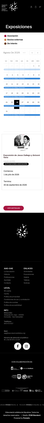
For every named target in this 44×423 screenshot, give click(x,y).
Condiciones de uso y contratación (17, 299)
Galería (26, 277)
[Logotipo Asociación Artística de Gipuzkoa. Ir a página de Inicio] (13, 7)
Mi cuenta (7, 291)
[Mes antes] (32, 53)
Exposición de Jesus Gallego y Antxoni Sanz (21, 156)
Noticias (27, 283)
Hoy (24, 52)
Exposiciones (29, 274)
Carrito (6, 294)
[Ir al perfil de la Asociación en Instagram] (26, 346)
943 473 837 (8, 323)
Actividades (28, 271)
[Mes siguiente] (38, 53)
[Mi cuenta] (31, 7)
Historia (7, 274)
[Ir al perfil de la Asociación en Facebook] (17, 346)
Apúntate (7, 280)
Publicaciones (9, 277)
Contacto (7, 283)
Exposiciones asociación (16, 164)
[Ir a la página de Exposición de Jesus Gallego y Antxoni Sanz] (22, 142)
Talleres (26, 280)
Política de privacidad (12, 297)
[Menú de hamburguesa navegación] (40, 7)
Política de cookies (11, 302)
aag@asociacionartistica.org (14, 333)
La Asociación (9, 271)
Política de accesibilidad (13, 305)
